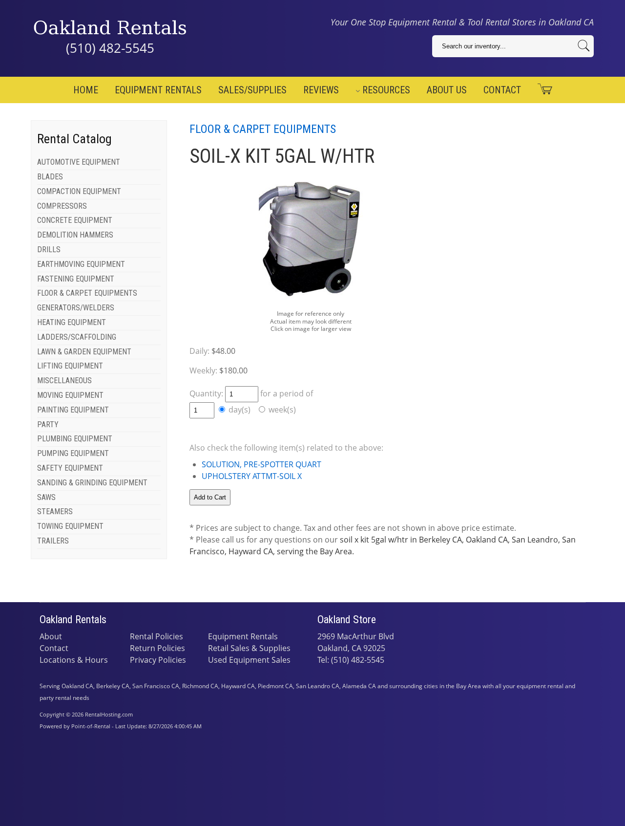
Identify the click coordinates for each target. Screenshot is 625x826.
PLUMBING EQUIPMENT (74, 438)
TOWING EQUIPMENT (70, 526)
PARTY (48, 424)
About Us (447, 90)
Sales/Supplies (252, 90)
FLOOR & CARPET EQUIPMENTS (87, 293)
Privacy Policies (158, 659)
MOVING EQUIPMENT (70, 395)
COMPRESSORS (62, 206)
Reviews (321, 90)
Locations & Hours (74, 659)
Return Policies (157, 648)
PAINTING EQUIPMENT (73, 409)
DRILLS (49, 249)
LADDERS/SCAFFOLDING (76, 337)
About (51, 636)
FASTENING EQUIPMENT (75, 278)
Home (85, 90)
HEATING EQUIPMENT (71, 322)
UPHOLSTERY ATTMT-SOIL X (252, 476)
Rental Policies (156, 636)
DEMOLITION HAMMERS (75, 234)
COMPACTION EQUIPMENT (79, 191)
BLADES (50, 176)
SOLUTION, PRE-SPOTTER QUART (261, 464)
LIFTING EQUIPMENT (70, 365)
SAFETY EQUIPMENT (70, 468)
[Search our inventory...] (584, 46)
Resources (386, 90)
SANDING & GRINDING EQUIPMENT (92, 482)
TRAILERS (53, 540)
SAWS (46, 497)
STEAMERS (55, 511)
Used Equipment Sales (249, 659)
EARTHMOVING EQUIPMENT (81, 264)
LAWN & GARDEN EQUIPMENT (84, 351)
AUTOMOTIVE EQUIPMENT (78, 162)
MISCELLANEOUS (64, 380)
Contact (502, 90)
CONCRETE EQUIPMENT (74, 220)
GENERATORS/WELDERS (75, 307)
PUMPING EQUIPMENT (73, 453)
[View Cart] (541, 89)
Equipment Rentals (158, 90)
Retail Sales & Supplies (249, 648)
